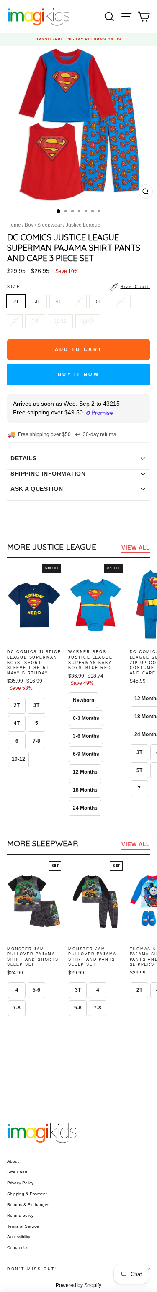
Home (14, 225)
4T (59, 301)
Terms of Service (23, 1226)
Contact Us (17, 1247)
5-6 (120, 301)
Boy (29, 225)
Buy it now (78, 374)
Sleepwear (49, 225)
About (13, 1161)
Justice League (83, 225)
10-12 (60, 320)
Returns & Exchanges (28, 1204)
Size (78, 287)
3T (37, 301)
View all (135, 548)
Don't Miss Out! (32, 1269)
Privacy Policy (20, 1183)
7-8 (35, 320)
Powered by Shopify (78, 1285)
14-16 (88, 320)
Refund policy (20, 1215)
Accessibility (18, 1236)
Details (23, 458)
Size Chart (17, 1172)
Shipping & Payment (27, 1193)
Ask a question (36, 488)
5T (98, 301)
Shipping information (47, 473)
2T (16, 301)
